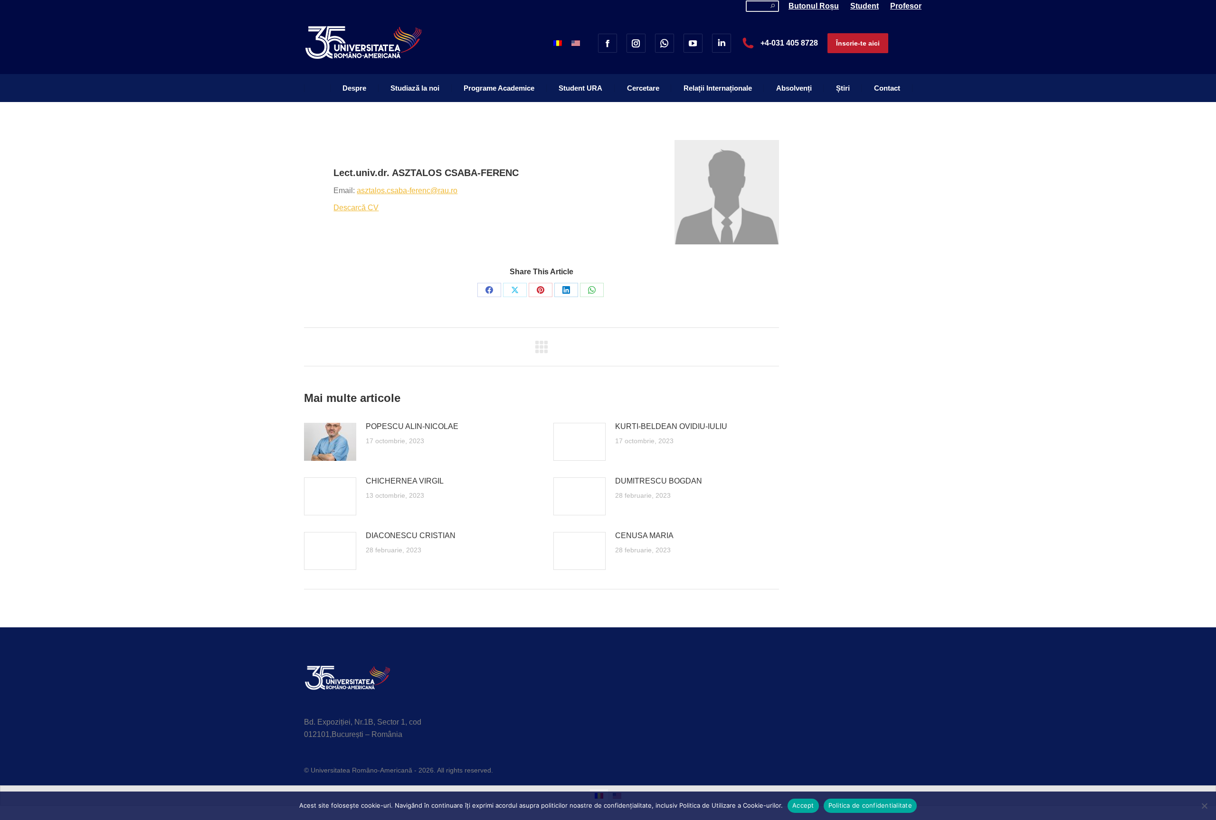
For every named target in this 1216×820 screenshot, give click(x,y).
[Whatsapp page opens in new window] (664, 43)
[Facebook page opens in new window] (607, 43)
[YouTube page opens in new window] (693, 43)
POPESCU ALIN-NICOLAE (412, 426)
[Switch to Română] (558, 43)
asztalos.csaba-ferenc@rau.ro (407, 190)
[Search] (772, 6)
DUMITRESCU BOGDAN (658, 481)
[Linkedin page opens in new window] (721, 43)
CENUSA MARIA (644, 535)
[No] (1204, 806)
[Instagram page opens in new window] (636, 43)
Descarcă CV (356, 208)
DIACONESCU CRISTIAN (411, 535)
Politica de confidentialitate (870, 805)
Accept (803, 805)
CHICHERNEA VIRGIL (405, 481)
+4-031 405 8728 (789, 43)
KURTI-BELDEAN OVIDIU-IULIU (671, 426)
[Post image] (330, 442)
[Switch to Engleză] (576, 43)
